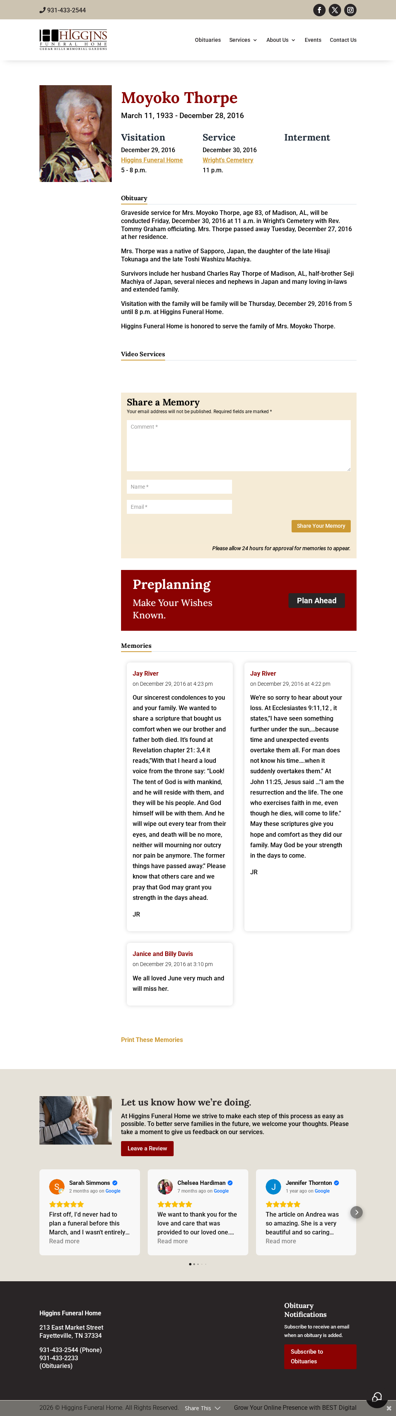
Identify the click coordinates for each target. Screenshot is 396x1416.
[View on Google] (57, 1187)
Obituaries (208, 40)
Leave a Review (147, 1148)
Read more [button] (64, 1241)
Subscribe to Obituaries (307, 1356)
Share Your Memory (321, 526)
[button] (39, 1212)
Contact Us (343, 40)
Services (239, 40)
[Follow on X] (335, 10)
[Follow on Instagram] (350, 10)
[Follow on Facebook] (319, 10)
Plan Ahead (316, 600)
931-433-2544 (66, 10)
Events (313, 40)
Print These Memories (152, 1040)
